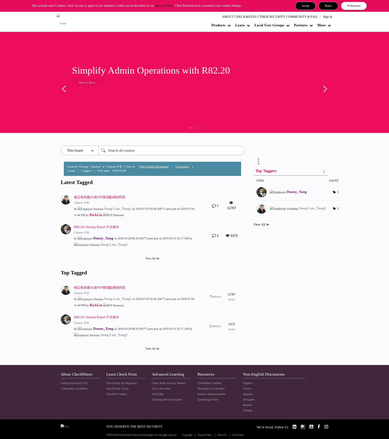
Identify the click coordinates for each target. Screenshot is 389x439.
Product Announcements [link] (211, 394)
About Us (222, 435)
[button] (305, 6)
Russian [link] (247, 405)
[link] (292, 426)
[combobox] (171, 150)
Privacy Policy (164, 5)
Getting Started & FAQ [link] (74, 383)
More (321, 25)
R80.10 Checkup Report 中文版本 (96, 227)
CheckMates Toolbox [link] (210, 383)
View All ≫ (152, 258)
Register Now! (165, 94)
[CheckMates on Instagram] (324, 426)
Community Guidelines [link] (74, 388)
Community (182, 166)
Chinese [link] (247, 410)
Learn (240, 25)
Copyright (187, 435)
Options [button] (258, 161)
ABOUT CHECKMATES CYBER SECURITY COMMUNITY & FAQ (269, 16)
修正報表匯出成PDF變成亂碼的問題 (99, 197)
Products (218, 25)
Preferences (353, 5)
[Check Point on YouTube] (309, 426)
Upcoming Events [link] (208, 399)
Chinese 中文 (81, 202)
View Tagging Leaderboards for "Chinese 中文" (290, 171)
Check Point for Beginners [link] (121, 383)
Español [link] (247, 383)
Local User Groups (269, 25)
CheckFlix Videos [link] (116, 394)
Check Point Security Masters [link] (169, 383)
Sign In (327, 16)
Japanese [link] (248, 394)
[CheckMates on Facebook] (317, 426)
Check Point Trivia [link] (117, 388)
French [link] (247, 388)
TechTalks (158, 394)
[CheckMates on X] (301, 426)
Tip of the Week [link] (161, 388)
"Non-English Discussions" (153, 166)
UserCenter (238, 435)
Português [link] (248, 399)
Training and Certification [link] (167, 399)
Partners (301, 25)
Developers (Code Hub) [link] (211, 388)
